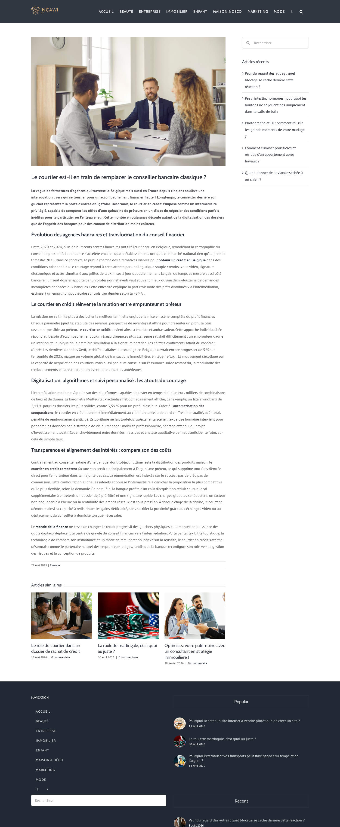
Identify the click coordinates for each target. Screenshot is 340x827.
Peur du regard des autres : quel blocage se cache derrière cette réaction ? (270, 80)
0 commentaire (61, 657)
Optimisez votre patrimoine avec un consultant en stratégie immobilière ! (194, 651)
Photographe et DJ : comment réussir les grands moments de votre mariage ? (275, 130)
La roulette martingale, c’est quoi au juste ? (222, 738)
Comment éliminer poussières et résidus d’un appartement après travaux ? (270, 155)
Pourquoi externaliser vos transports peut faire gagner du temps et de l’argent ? (243, 758)
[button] (301, 11)
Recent (241, 801)
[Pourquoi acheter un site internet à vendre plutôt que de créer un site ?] (180, 723)
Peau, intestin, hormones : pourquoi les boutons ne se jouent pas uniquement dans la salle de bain (275, 105)
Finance (55, 565)
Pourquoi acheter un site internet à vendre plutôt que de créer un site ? (244, 720)
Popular (241, 701)
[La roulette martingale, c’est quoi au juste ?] (180, 741)
